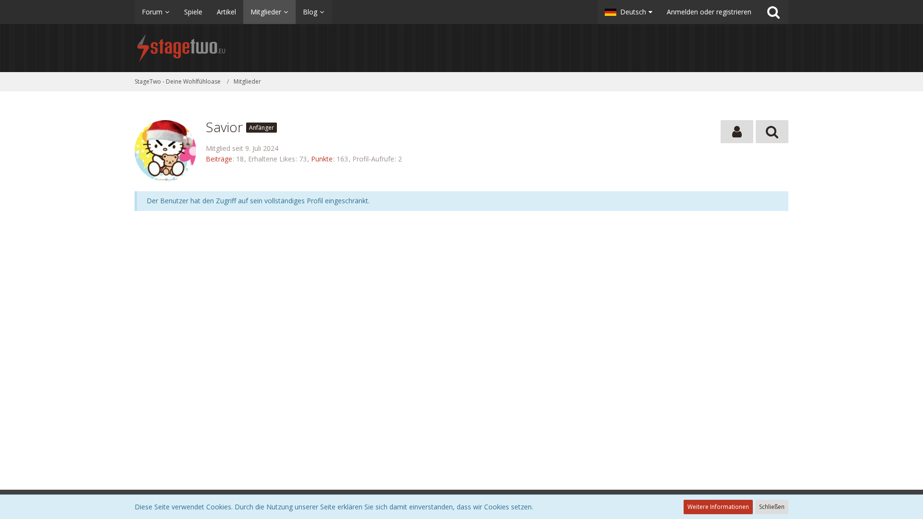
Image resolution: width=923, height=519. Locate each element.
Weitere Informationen (718, 507)
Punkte (322, 158)
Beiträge (219, 158)
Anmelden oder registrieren (709, 11)
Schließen (772, 507)
